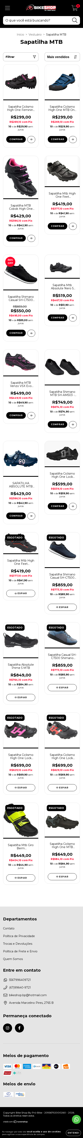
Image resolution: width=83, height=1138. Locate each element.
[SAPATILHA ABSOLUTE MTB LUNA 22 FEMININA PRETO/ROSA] (31, 516)
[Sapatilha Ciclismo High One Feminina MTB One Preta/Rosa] (31, 139)
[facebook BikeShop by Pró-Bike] (19, 1028)
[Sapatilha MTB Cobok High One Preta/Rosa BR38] (31, 238)
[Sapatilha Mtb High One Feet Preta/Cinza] (73, 226)
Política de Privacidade (19, 936)
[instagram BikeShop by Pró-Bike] (7, 1028)
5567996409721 (20, 980)
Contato (9, 928)
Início (20, 34)
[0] (74, 9)
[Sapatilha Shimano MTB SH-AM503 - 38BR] (73, 424)
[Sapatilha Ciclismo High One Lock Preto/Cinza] (73, 506)
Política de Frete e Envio (20, 951)
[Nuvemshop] (15, 1122)
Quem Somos (13, 959)
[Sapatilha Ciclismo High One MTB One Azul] (73, 139)
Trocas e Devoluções (17, 944)
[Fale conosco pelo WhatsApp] (76, 1119)
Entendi (73, 1133)
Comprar (16, 139)
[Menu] (7, 8)
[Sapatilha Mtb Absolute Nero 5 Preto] (73, 317)
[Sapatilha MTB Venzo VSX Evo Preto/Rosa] (31, 415)
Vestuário (35, 34)
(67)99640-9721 (20, 987)
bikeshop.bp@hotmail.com (28, 995)
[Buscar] (75, 20)
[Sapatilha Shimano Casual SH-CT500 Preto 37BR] (31, 333)
